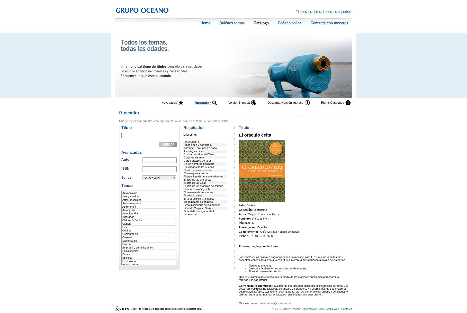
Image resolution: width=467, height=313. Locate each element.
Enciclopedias (130, 250)
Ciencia (126, 223)
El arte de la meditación (197, 170)
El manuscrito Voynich (197, 189)
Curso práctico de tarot (197, 160)
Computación (130, 233)
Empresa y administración (137, 247)
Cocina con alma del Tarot (199, 154)
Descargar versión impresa (285, 102)
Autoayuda (128, 210)
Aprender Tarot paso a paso (200, 148)
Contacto (346, 308)
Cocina (126, 230)
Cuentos (127, 237)
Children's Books (132, 220)
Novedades (169, 102)
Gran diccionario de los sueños (202, 204)
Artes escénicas (132, 199)
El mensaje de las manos (198, 192)
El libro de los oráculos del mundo (203, 185)
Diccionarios (129, 240)
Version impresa (239, 102)
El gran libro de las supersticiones (203, 176)
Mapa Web (332, 308)
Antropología (129, 193)
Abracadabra (191, 141)
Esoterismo (129, 261)
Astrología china (193, 151)
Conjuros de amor (194, 157)
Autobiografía (130, 213)
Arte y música (130, 196)
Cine (125, 227)
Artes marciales (131, 203)
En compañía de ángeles (198, 201)
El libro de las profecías (197, 179)
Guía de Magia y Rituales (198, 208)
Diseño (126, 244)
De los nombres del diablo (199, 163)
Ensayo (126, 254)
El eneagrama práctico (197, 173)
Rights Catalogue (332, 102)
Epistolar (127, 257)
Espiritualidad (130, 264)
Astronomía (129, 206)
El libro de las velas (195, 182)
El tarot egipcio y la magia (199, 198)
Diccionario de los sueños (199, 167)
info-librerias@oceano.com (275, 303)
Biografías (128, 216)
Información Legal (314, 308)
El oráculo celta (193, 195)
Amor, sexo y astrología (198, 144)
